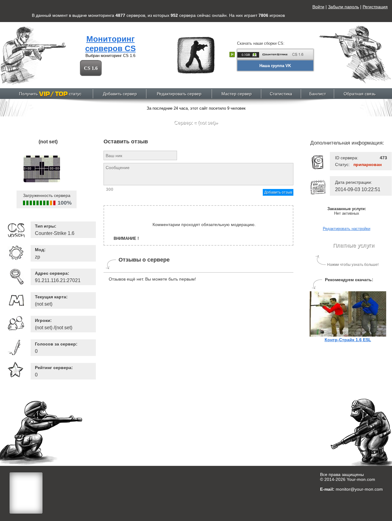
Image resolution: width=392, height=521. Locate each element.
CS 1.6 (91, 68)
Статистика (281, 93)
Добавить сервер (120, 93)
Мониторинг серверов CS (110, 43)
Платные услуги (353, 245)
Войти (318, 6)
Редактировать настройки (346, 228)
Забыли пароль (343, 6)
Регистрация (375, 6)
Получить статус (50, 93)
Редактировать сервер (179, 93)
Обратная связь (359, 93)
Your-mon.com (361, 479)
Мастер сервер (236, 93)
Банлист (317, 93)
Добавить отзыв (278, 192)
